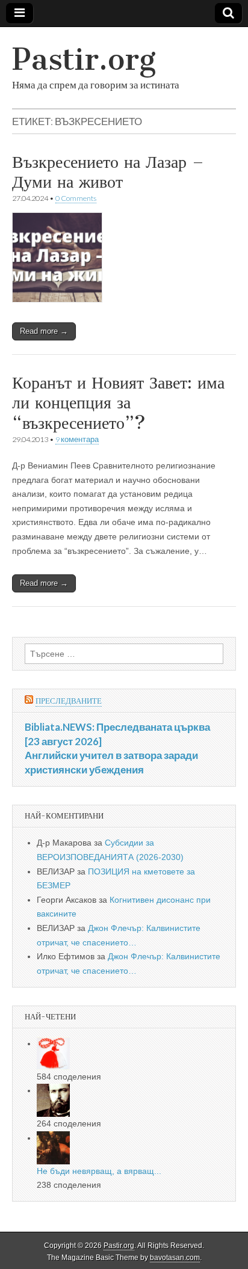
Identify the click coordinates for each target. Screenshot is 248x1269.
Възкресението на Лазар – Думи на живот (108, 172)
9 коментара (77, 439)
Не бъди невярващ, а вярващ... (99, 1171)
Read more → (44, 331)
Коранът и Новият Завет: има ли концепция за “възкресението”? (118, 403)
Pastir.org (84, 59)
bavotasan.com (175, 1257)
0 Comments (75, 198)
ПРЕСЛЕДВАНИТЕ (69, 701)
